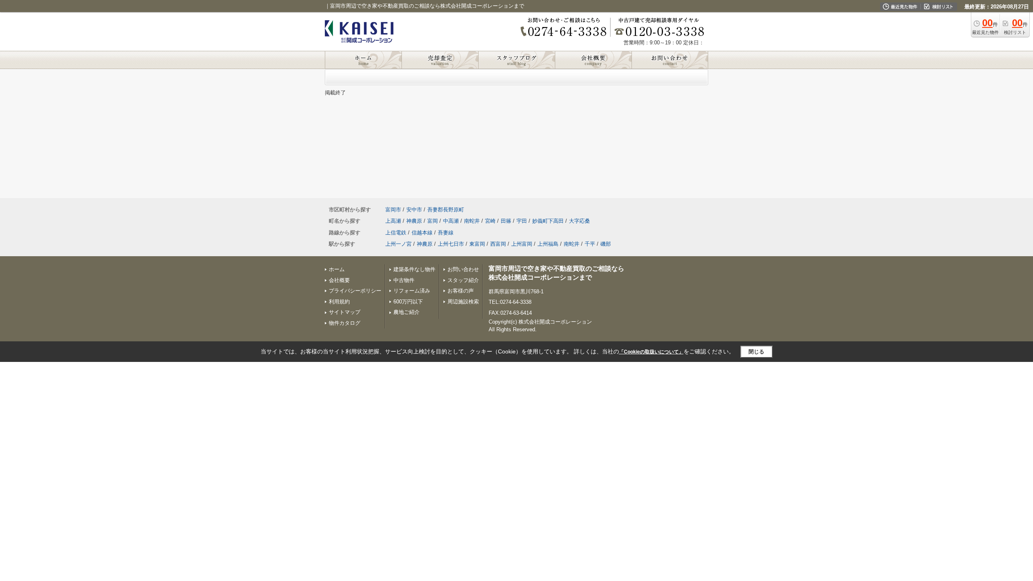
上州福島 (547, 244)
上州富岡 (521, 244)
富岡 (432, 221)
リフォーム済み (411, 291)
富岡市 (393, 210)
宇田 (521, 221)
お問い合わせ (463, 269)
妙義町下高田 (548, 221)
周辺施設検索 (463, 302)
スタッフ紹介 (463, 280)
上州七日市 (451, 244)
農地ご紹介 (406, 312)
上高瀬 (393, 221)
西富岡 (498, 244)
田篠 (506, 221)
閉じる (756, 352)
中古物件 (403, 280)
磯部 (605, 244)
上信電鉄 (395, 233)
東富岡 (477, 244)
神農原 (414, 221)
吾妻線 (446, 233)
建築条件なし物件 (414, 269)
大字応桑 (579, 221)
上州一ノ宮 (398, 244)
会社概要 (339, 280)
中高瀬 (451, 221)
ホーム (337, 269)
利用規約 (339, 302)
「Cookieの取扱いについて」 (651, 352)
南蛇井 (472, 221)
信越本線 (422, 233)
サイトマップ (344, 312)
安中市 (414, 210)
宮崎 (490, 221)
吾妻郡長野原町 (445, 210)
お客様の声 (460, 291)
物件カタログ (344, 323)
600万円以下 (408, 302)
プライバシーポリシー (355, 291)
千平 (590, 244)
